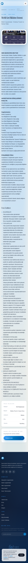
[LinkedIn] (13, 471)
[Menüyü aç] (25, 3)
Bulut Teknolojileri (6, 491)
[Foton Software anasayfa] (2, 3)
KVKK (2, 514)
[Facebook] (2, 471)
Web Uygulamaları (6, 485)
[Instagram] (10, 471)
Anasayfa (4, 9)
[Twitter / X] (6, 471)
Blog (2, 502)
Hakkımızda (4, 499)
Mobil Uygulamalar (6, 482)
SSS (2, 505)
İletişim (3, 508)
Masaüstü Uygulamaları (7, 480)
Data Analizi (4, 488)
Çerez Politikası (5, 520)
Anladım (21, 555)
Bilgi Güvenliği (5, 517)
